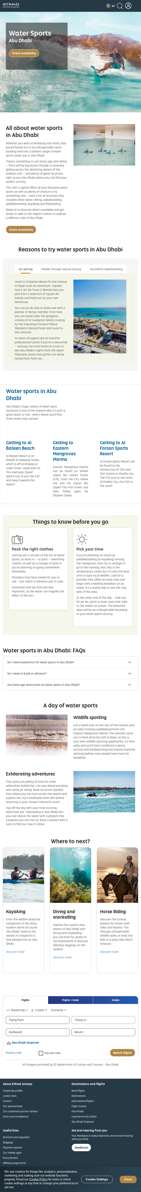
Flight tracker (79, 1106)
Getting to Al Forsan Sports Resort (114, 448)
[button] (110, 6)
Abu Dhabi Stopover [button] (25, 1042)
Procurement (10, 1158)
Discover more (15, 952)
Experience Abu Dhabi (84, 1116)
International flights (83, 1101)
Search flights (122, 1053)
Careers (7, 1101)
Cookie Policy (38, 1179)
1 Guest (39, 1010)
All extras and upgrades (16, 1137)
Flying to (80, 1020)
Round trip (18, 1010)
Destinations (79, 1096)
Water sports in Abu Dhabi (31, 394)
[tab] (25, 1000)
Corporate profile (12, 1090)
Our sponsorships (12, 1106)
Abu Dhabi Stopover (83, 1121)
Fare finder (78, 1111)
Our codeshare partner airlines (20, 1111)
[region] (70, 1179)
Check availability (24, 53)
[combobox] (18, 1010)
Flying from (16, 1020)
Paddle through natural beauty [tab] (61, 269)
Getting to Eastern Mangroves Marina (64, 450)
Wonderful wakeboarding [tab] (106, 269)
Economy (57, 1010)
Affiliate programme (14, 1163)
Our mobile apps (12, 1152)
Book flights (78, 1090)
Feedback (81, 1147)
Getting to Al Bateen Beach (20, 445)
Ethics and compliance (15, 1116)
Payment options (12, 1147)
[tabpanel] (70, 318)
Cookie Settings (97, 1179)
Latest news (10, 1096)
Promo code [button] (13, 1053)
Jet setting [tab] (25, 269)
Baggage (8, 1142)
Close (128, 1179)
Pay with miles (53, 1052)
